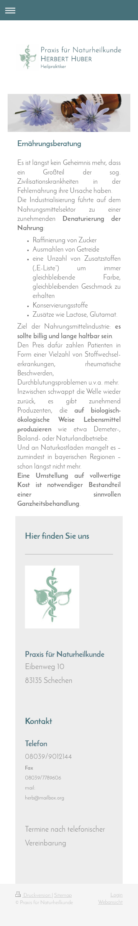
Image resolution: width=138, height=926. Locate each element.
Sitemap (63, 895)
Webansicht (110, 902)
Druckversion (37, 895)
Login (116, 895)
